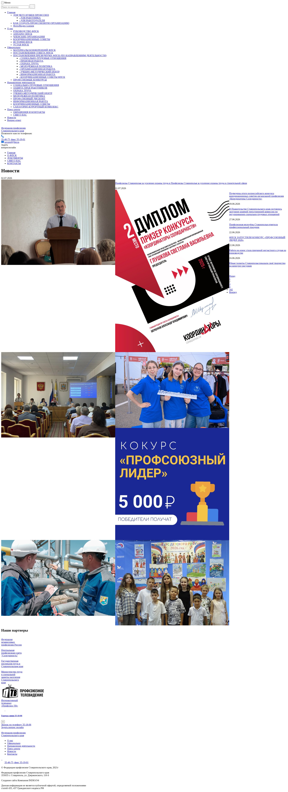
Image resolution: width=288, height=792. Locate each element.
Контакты (12, 754)
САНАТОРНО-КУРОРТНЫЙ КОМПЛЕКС (35, 106)
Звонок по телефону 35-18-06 (16, 724)
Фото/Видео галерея (23, 26)
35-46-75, (6, 139)
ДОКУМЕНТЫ (15, 158)
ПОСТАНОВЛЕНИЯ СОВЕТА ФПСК (33, 53)
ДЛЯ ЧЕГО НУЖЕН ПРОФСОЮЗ (31, 15)
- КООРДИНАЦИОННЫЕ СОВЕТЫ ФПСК (42, 77)
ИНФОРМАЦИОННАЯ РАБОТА (30, 101)
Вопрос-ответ (14, 120)
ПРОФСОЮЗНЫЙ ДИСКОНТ (29, 98)
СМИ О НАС (20, 115)
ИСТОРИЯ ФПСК (22, 42)
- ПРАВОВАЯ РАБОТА (31, 61)
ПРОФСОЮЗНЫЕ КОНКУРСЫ (30, 80)
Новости (11, 117)
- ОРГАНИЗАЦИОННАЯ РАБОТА (37, 69)
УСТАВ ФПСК (21, 44)
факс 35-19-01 (18, 139)
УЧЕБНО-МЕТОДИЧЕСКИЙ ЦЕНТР (32, 93)
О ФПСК (12, 155)
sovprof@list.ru (11, 142)
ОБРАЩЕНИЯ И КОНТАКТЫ (29, 112)
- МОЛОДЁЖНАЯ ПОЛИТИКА (35, 66)
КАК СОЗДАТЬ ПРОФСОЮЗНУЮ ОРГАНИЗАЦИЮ (41, 23)
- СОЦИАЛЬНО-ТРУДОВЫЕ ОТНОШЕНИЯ (42, 58)
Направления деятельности (21, 82)
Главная (11, 12)
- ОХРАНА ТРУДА (29, 63)
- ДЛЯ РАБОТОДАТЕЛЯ (32, 20)
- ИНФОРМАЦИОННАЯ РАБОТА (37, 74)
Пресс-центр (13, 109)
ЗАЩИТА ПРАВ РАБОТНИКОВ (30, 88)
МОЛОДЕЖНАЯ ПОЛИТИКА (29, 96)
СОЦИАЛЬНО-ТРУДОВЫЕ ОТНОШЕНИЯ (36, 85)
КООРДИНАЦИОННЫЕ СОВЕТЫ (31, 39)
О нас (10, 28)
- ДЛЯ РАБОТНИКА (30, 17)
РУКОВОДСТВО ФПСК (26, 31)
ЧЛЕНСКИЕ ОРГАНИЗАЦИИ (29, 36)
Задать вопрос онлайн (12, 727)
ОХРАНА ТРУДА (22, 90)
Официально (13, 47)
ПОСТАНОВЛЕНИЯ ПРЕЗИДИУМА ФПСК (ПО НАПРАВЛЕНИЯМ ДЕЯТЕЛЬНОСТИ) (59, 55)
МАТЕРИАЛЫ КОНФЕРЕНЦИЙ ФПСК (34, 50)
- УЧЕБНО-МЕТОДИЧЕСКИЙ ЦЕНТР (39, 71)
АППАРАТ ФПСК (22, 34)
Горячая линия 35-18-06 (11, 716)
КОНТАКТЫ (14, 163)
